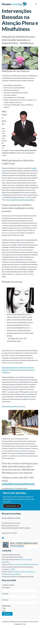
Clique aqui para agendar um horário (13, 406)
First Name (5, 593)
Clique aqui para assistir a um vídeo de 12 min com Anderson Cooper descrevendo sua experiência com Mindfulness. (18, 370)
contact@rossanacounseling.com (18, 483)
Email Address (6, 587)
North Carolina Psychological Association (24, 564)
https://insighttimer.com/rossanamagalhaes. (20, 200)
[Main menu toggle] (36, 4)
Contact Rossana (10, 506)
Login (24, 624)
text (4, 611)
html (4, 608)
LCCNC (12, 569)
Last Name (5, 600)
